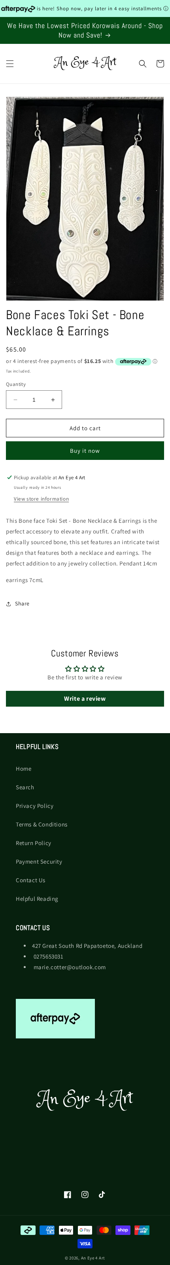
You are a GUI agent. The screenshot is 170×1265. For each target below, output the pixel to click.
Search (25, 787)
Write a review (85, 698)
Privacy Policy (34, 805)
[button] (10, 63)
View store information (41, 498)
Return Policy (33, 843)
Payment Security (39, 861)
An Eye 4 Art (93, 1258)
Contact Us (30, 880)
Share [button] (22, 603)
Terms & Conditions (42, 824)
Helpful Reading (37, 898)
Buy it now (85, 450)
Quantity (16, 384)
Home (23, 768)
